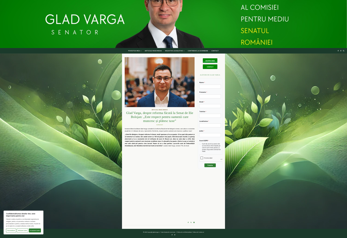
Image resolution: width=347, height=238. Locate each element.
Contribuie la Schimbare (198, 51)
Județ (201, 131)
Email (201, 102)
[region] (23, 222)
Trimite (210, 165)
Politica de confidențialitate (184, 232)
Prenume (203, 92)
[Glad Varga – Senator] (173, 24)
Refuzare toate (22, 230)
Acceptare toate (35, 230)
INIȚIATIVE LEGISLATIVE (174, 51)
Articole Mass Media (153, 51)
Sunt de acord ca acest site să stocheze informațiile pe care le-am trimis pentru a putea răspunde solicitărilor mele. (211, 147)
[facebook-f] (338, 51)
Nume (202, 82)
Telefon (202, 111)
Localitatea (204, 121)
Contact (215, 51)
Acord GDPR (204, 141)
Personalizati (11, 230)
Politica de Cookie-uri (198, 232)
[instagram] (340, 51)
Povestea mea (134, 51)
